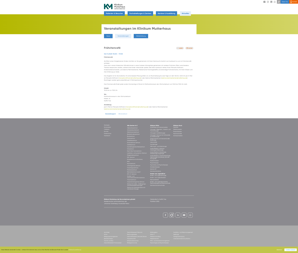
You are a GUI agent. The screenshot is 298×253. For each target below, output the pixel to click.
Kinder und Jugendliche (157, 173)
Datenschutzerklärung (75, 249)
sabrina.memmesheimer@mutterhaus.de (174, 78)
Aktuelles (185, 13)
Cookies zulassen (291, 249)
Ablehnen (279, 249)
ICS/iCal (190, 48)
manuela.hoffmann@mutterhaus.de (130, 78)
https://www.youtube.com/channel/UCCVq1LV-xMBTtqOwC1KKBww (184, 215)
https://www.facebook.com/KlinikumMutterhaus (165, 215)
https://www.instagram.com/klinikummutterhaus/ (171, 215)
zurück (181, 48)
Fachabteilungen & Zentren (140, 13)
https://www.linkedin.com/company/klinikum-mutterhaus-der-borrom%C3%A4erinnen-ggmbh (178, 215)
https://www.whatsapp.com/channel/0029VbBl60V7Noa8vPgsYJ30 (190, 215)
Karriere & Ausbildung (166, 13)
